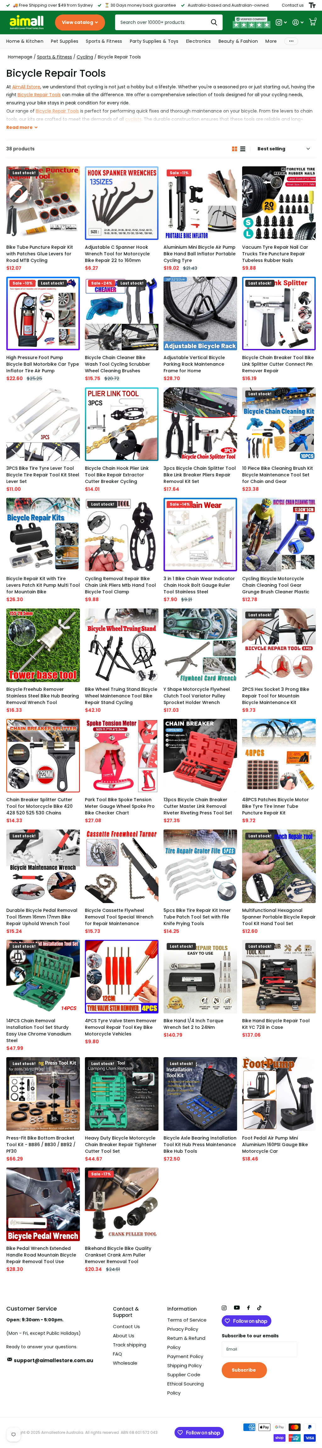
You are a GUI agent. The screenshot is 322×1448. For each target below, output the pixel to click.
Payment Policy (185, 1356)
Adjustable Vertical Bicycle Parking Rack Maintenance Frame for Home (194, 364)
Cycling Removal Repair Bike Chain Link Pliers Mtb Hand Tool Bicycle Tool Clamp (120, 585)
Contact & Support (126, 1312)
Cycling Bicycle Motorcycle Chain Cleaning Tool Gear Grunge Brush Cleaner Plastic (275, 585)
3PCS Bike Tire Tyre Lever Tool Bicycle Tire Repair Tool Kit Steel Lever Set (42, 475)
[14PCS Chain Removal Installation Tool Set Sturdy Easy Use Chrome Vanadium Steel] (43, 976)
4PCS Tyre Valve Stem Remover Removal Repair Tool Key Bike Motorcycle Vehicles (121, 1027)
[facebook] (248, 1308)
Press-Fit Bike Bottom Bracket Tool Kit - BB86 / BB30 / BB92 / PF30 (40, 1144)
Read (19, 127)
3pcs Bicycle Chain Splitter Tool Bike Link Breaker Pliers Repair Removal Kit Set (200, 475)
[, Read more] (281, 22)
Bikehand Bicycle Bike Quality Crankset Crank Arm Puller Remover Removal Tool (118, 1255)
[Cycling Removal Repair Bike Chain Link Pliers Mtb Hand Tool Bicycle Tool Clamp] (121, 534)
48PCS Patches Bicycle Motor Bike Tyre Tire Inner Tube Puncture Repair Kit (275, 806)
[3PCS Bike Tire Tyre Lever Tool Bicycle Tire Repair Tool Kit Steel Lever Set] (43, 424)
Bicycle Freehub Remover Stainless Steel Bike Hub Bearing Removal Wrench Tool (42, 696)
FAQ (117, 1354)
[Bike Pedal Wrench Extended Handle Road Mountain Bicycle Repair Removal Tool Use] (43, 1204)
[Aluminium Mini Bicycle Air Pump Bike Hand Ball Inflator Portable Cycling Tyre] (200, 203)
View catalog (78, 22)
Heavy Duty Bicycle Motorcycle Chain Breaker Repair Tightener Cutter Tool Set (121, 1144)
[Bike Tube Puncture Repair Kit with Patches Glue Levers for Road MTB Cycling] (43, 203)
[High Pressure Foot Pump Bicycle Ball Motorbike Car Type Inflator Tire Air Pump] (43, 313)
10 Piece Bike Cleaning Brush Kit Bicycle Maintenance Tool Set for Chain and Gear (277, 475)
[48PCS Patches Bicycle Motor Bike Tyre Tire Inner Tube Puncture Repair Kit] (279, 755)
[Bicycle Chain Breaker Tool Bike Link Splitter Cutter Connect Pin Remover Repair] (279, 313)
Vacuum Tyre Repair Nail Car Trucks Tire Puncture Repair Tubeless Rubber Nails (275, 254)
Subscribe (244, 1370)
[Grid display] (234, 149)
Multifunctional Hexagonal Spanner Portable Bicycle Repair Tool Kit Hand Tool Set (279, 917)
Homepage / (22, 57)
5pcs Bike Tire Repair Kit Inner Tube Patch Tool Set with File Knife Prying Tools (197, 917)
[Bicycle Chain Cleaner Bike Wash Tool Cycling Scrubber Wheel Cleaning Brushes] (121, 313)
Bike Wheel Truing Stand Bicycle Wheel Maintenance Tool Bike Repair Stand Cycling (121, 696)
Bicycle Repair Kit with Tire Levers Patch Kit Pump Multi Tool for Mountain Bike (43, 585)
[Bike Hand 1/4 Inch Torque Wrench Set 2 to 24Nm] (200, 976)
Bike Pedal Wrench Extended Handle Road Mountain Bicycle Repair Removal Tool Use (41, 1255)
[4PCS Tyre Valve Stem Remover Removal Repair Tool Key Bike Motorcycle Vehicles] (121, 976)
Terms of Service (187, 1320)
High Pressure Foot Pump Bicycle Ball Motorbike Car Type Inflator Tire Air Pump (42, 364)
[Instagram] (224, 1308)
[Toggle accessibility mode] (312, 5)
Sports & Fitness (54, 57)
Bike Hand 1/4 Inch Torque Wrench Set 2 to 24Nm (193, 1024)
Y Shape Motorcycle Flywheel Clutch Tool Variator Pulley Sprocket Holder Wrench (197, 696)
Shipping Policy (184, 1365)
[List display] (242, 149)
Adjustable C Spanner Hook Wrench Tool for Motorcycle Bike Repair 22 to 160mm (117, 254)
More (291, 41)
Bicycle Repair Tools (39, 95)
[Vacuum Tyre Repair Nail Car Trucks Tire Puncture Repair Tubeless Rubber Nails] (279, 203)
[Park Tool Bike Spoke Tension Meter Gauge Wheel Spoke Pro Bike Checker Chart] (121, 755)
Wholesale (125, 1363)
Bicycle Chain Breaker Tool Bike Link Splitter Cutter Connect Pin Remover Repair (278, 364)
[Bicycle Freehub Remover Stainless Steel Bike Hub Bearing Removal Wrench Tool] (43, 645)
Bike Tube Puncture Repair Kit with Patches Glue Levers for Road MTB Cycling (39, 254)
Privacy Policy (182, 1329)
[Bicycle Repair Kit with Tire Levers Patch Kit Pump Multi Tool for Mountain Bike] (43, 534)
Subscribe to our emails (250, 1336)
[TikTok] (259, 1308)
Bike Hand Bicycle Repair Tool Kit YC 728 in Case (276, 1024)
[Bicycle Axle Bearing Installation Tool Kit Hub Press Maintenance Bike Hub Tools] (200, 1094)
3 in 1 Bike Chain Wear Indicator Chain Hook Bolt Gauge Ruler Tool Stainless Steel (199, 585)
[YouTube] (237, 1308)
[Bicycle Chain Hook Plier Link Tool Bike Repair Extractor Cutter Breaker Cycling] (121, 424)
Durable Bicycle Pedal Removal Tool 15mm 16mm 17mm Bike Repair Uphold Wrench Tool (41, 917)
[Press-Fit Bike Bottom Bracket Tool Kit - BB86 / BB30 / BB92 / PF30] (43, 1094)
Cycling (85, 57)
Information (182, 1309)
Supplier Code (183, 1374)
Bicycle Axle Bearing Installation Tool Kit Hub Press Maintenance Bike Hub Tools (200, 1144)
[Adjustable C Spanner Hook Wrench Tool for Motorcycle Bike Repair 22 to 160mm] (121, 203)
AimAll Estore (26, 87)
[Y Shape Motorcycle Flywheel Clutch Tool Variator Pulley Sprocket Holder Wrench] (200, 645)
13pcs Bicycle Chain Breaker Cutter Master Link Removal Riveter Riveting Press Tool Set (198, 806)
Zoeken (214, 22)
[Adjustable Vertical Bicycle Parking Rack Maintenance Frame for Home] (200, 313)
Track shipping (129, 1344)
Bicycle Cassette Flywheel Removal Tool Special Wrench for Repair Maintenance (119, 917)
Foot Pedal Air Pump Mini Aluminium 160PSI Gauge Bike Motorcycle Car (275, 1144)
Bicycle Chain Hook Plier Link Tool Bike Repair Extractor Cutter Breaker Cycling (117, 475)
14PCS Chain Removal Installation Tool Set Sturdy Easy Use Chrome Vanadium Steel (38, 1031)
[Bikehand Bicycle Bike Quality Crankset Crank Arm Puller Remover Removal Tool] (121, 1204)
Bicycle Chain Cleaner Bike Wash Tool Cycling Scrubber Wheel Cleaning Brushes (117, 364)
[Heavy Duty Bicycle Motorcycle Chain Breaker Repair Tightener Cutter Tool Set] (121, 1094)
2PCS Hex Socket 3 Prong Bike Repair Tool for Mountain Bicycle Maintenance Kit (275, 696)
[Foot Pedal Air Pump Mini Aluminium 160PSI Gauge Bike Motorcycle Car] (279, 1094)
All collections (24, 42)
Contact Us (126, 1326)
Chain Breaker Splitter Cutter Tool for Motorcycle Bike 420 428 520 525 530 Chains (39, 806)
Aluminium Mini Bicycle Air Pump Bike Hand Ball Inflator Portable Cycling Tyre (200, 254)
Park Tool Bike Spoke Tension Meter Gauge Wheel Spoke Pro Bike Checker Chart (120, 806)
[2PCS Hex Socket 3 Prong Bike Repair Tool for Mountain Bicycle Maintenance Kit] (279, 645)
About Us (123, 1335)
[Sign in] (298, 22)
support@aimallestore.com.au (53, 1360)
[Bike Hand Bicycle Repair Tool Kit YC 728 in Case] (279, 976)
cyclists (133, 119)
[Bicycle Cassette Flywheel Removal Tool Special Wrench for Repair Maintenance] (121, 866)
